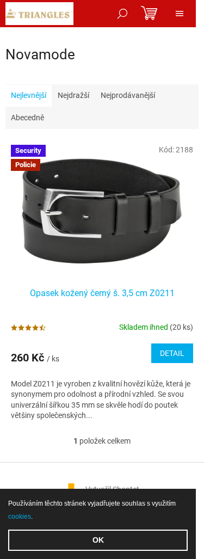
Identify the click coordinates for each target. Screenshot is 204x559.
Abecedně (27, 117)
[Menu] (179, 13)
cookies (19, 516)
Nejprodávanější (128, 95)
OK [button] (98, 540)
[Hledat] (122, 13)
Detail (172, 353)
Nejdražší (73, 95)
